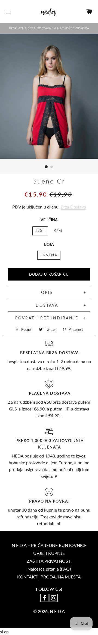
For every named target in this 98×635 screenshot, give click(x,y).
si (2, 631)
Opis (47, 292)
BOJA (49, 244)
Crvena (49, 255)
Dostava (47, 305)
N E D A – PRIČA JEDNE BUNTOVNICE (49, 545)
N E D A (57, 611)
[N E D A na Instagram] (54, 598)
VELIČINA (49, 219)
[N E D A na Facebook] (45, 598)
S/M (58, 231)
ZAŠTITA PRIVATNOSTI (49, 561)
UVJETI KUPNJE (49, 553)
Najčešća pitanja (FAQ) (49, 568)
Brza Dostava (73, 206)
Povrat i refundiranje (46, 318)
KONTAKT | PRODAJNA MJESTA (49, 576)
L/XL (40, 231)
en (6, 631)
